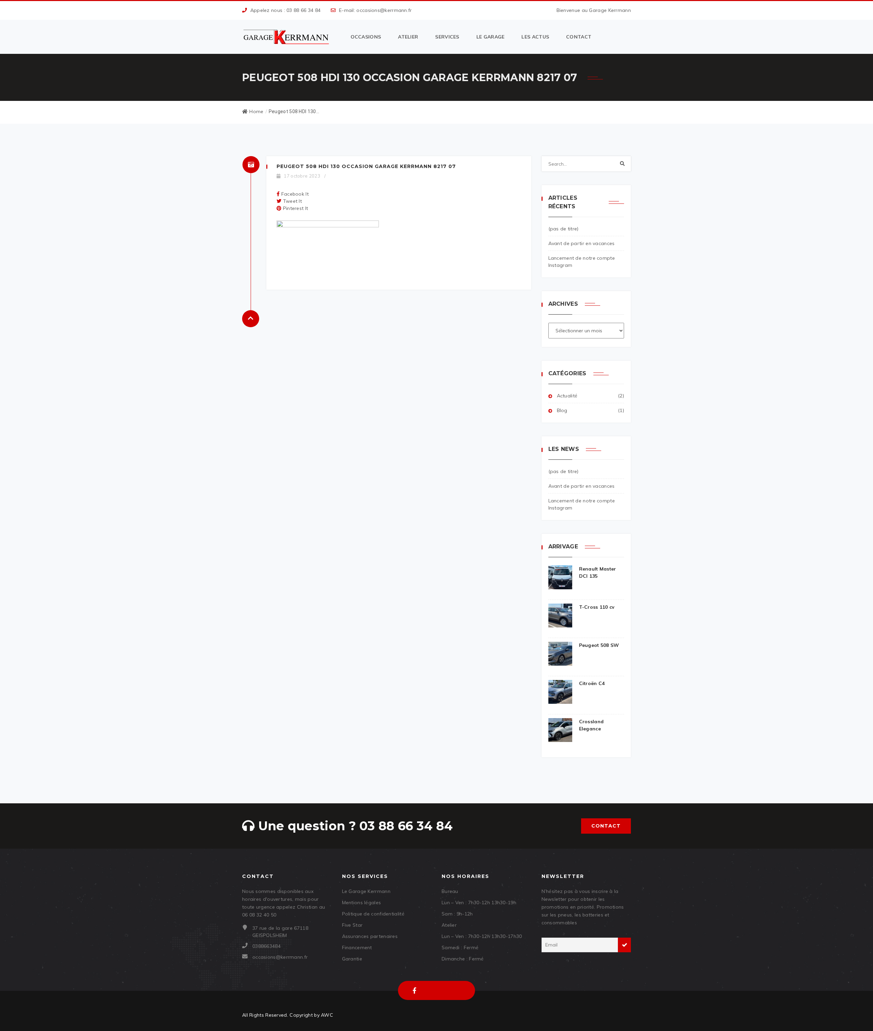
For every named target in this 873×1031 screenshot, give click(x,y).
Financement (357, 947)
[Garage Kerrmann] (287, 37)
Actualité (567, 396)
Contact (578, 37)
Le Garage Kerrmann (366, 891)
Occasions (366, 37)
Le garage (490, 37)
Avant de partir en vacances (581, 243)
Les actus (535, 37)
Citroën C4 (592, 683)
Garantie (352, 959)
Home (256, 111)
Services (447, 37)
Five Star (352, 925)
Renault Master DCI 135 (597, 572)
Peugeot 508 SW (599, 645)
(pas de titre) (563, 229)
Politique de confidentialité (373, 914)
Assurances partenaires (370, 936)
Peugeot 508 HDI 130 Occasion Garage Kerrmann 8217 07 (366, 166)
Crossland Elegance (591, 725)
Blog (562, 410)
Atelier (408, 37)
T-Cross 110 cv (597, 607)
